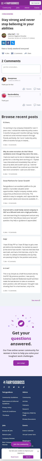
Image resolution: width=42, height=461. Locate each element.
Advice (27, 8)
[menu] (2, 1)
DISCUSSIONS (8, 14)
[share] (25, 53)
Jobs (17, 8)
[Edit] (40, 14)
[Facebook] (4, 387)
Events (36, 8)
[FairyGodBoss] (13, 383)
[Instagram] (9, 387)
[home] (11, 3)
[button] (40, 14)
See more (35, 300)
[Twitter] (14, 387)
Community (7, 8)
